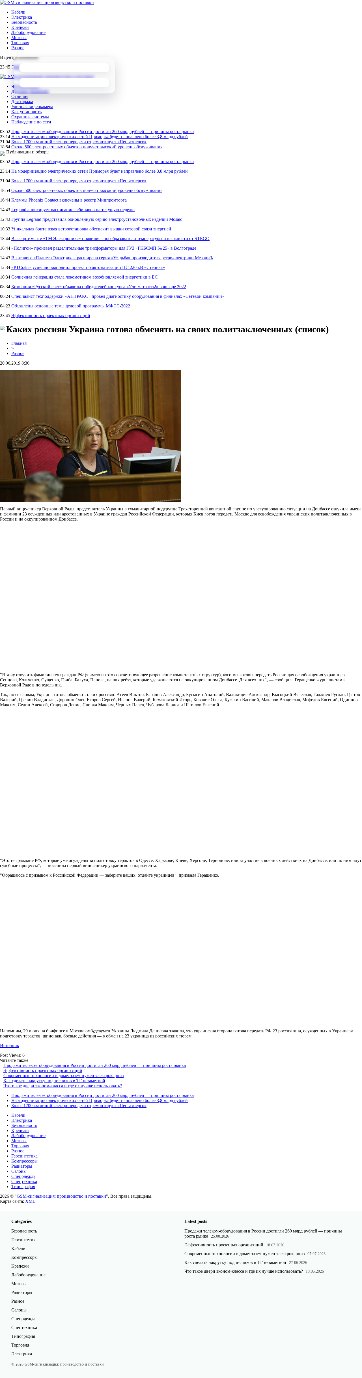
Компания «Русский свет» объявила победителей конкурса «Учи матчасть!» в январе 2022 (98, 286)
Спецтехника (24, 1181)
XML (30, 1201)
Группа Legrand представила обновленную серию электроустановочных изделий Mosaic (96, 219)
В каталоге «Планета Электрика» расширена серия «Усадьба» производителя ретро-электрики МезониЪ (112, 257)
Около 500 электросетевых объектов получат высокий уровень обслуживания (86, 146)
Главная (19, 343)
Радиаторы (21, 1166)
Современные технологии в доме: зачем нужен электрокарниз (63, 1075)
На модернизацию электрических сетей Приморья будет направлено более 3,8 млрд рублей (99, 136)
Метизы (19, 37)
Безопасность (24, 22)
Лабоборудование (28, 32)
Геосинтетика (24, 1156)
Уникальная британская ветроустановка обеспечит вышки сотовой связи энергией (91, 228)
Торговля (20, 42)
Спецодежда (23, 1176)
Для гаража (22, 101)
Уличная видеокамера (32, 106)
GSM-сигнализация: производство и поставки (61, 1196)
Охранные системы (30, 116)
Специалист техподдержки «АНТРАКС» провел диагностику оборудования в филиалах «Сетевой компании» (117, 296)
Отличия (19, 96)
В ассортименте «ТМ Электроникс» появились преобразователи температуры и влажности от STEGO (110, 238)
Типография (23, 1186)
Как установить (26, 111)
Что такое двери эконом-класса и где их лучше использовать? (62, 1085)
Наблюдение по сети (31, 121)
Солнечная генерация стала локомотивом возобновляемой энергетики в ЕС (84, 277)
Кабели (18, 12)
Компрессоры (24, 1161)
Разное (17, 47)
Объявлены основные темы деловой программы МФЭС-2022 (70, 305)
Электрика (21, 17)
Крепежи (20, 27)
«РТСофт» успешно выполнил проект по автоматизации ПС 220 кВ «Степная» (88, 267)
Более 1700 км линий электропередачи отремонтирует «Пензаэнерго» (78, 141)
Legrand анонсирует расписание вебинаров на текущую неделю (73, 209)
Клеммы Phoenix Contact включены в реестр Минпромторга (69, 200)
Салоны (19, 1171)
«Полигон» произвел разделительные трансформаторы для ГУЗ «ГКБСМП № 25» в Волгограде (103, 248)
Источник (9, 1045)
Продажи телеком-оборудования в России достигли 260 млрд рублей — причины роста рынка (102, 131)
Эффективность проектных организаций (50, 315)
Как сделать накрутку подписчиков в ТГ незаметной (54, 1080)
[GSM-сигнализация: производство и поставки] (47, 2)
